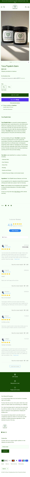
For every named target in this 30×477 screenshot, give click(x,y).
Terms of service (14, 463)
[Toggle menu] (1, 6)
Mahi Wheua (17, 191)
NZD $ (4, 468)
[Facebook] (1, 432)
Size (2, 84)
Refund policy (21, 463)
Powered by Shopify (22, 472)
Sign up (5, 451)
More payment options (15, 103)
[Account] (25, 6)
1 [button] (10, 62)
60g (4, 87)
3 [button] (16, 62)
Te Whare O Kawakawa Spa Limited (11, 472)
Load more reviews (15, 366)
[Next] (28, 62)
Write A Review (15, 230)
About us (7, 463)
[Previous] (1, 62)
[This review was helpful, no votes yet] (24, 310)
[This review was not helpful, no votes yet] (27, 264)
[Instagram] (5, 432)
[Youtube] (3, 432)
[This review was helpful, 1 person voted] (24, 264)
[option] (15, 36)
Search (2, 463)
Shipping (3, 71)
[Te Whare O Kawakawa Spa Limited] (15, 7)
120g (9, 87)
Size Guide (3, 90)
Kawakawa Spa (6, 76)
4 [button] (19, 62)
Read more (17, 259)
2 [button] (13, 62)
